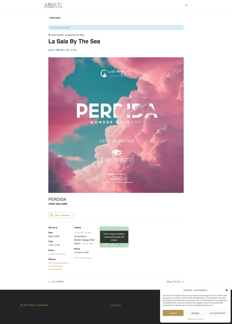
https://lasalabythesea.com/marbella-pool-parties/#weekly (58, 266)
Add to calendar (62, 215)
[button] (226, 290)
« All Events (54, 17)
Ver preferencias (217, 313)
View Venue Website (82, 257)
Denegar (195, 313)
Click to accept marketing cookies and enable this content (114, 236)
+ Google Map (87, 243)
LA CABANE (57, 281)
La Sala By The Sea (56, 253)
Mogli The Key (174, 281)
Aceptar (173, 313)
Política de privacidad (195, 319)
